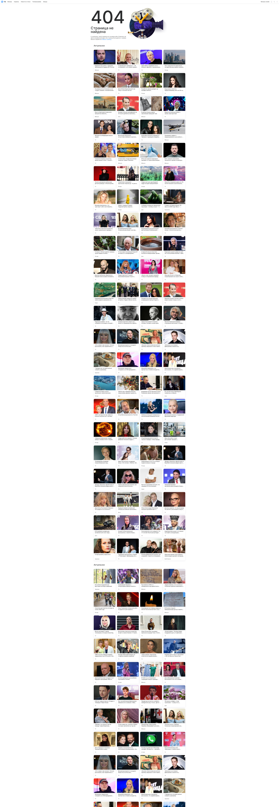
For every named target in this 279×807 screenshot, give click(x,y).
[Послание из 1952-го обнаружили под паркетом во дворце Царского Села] (151, 719)
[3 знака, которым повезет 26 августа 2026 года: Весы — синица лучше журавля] (174, 200)
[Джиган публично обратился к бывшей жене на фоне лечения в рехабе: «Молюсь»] (105, 270)
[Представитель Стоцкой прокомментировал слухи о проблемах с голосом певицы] (128, 270)
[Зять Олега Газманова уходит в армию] (151, 666)
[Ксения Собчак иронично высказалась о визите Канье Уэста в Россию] (128, 526)
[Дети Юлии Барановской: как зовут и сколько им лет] (128, 84)
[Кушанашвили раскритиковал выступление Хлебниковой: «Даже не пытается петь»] (151, 224)
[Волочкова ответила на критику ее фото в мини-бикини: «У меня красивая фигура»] (128, 766)
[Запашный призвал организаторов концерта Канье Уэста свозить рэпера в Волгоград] (174, 480)
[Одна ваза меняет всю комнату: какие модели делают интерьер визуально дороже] (174, 549)
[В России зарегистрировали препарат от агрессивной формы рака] (151, 154)
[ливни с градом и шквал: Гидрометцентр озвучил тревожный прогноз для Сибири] (128, 200)
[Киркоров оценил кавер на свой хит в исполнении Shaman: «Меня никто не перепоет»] (174, 247)
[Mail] (2, 1)
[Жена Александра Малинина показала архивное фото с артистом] (151, 503)
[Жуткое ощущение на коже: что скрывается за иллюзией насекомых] (151, 480)
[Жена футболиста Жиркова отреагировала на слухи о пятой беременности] (174, 270)
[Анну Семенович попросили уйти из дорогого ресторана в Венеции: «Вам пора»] (128, 743)
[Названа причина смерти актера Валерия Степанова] (105, 573)
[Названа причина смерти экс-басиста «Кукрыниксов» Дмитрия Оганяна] (128, 317)
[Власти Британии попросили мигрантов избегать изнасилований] (105, 107)
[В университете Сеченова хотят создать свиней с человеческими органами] (105, 84)
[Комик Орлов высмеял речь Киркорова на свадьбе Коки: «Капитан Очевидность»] (151, 619)
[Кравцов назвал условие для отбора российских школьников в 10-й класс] (128, 503)
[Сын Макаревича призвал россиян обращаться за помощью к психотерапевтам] (105, 596)
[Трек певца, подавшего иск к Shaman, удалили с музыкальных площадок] (151, 61)
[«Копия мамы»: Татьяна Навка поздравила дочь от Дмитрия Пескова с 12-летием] (174, 766)
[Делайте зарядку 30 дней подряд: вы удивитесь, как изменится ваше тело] (174, 689)
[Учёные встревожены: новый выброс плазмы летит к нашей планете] (105, 433)
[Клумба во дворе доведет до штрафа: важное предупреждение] (151, 84)
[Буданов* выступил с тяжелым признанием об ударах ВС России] (105, 61)
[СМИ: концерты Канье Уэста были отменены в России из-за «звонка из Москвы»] (128, 619)
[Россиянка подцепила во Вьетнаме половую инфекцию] (105, 719)
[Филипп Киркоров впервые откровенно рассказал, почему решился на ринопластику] (174, 317)
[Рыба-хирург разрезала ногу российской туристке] (151, 689)
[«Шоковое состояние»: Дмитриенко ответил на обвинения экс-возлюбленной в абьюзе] (174, 340)
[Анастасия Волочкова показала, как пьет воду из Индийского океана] (128, 573)
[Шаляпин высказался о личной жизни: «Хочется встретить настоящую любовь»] (174, 224)
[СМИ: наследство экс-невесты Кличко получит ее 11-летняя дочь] (105, 410)
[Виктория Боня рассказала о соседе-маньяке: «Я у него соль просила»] (105, 619)
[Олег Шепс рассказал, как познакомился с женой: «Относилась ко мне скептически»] (151, 573)
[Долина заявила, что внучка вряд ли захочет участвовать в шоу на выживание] (174, 503)
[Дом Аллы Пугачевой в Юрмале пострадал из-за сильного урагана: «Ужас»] (105, 503)
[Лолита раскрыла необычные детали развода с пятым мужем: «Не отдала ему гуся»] (105, 177)
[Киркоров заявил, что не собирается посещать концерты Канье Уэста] (105, 317)
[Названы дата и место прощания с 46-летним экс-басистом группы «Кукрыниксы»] (174, 789)
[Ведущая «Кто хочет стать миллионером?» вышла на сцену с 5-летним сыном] (105, 643)
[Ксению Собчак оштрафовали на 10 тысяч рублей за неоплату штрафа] (128, 107)
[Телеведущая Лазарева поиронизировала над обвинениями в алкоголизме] (105, 456)
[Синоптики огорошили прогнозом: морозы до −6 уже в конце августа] (128, 177)
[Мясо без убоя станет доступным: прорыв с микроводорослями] (174, 433)
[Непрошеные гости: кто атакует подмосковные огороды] (151, 456)
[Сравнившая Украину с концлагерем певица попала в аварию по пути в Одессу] (128, 719)
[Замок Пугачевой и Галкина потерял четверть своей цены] (151, 317)
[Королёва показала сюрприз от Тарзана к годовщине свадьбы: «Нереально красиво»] (151, 130)
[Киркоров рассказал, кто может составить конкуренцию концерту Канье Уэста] (174, 526)
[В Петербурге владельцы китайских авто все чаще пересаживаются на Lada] (105, 526)
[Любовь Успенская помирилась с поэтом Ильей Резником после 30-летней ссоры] (151, 410)
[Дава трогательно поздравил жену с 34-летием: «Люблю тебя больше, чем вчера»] (128, 456)
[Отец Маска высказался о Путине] (128, 410)
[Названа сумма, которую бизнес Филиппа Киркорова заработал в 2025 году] (105, 666)
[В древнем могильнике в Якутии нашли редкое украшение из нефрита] (105, 293)
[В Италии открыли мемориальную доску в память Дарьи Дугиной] (174, 743)
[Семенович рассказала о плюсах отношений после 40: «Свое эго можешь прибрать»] (128, 689)
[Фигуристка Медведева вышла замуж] (105, 130)
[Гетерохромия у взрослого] (105, 549)
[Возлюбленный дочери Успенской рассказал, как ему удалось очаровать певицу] (128, 224)
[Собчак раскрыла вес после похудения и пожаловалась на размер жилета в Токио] (128, 643)
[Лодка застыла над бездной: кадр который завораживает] (151, 177)
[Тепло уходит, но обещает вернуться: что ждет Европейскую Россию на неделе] (151, 643)
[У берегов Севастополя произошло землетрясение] (105, 386)
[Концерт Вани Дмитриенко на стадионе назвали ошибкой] (128, 789)
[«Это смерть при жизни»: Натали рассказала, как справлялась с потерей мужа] (105, 340)
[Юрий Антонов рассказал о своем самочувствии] (174, 107)
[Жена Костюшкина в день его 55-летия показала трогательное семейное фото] (174, 177)
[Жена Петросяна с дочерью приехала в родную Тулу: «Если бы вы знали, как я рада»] (151, 766)
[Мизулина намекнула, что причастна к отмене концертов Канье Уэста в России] (151, 363)
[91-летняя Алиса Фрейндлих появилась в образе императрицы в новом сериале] (174, 386)
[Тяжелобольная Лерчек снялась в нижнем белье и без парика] (174, 619)
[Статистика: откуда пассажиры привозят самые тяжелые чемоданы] (128, 154)
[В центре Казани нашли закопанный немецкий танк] (151, 107)
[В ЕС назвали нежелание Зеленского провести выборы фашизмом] (174, 154)
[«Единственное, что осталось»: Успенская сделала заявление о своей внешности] (174, 719)
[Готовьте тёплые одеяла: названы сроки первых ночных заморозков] (105, 247)
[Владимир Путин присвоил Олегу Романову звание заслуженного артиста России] (151, 386)
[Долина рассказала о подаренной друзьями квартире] (174, 410)
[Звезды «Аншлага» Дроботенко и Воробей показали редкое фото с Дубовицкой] (174, 456)
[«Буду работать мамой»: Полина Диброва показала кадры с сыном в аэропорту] (128, 433)
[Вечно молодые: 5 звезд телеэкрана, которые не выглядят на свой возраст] (105, 766)
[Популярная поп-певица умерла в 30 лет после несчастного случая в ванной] (151, 743)
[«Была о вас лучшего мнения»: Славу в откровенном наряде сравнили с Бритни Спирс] (151, 270)
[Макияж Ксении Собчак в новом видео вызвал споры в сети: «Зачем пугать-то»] (174, 293)
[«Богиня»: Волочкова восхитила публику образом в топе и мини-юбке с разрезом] (151, 340)
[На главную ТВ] (4, 1)
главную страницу (106, 39)
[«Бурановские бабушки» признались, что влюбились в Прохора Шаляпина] (128, 596)
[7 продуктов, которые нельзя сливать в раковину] (105, 363)
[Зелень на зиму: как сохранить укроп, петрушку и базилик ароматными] (174, 666)
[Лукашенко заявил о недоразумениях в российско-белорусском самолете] (174, 130)
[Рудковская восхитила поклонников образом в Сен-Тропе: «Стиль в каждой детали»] (174, 573)
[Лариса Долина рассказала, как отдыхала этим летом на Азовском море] (128, 480)
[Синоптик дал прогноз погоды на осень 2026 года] (105, 743)
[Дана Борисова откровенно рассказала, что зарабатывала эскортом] (174, 363)
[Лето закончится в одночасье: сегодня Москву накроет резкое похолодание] (174, 61)
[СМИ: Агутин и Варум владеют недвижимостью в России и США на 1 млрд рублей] (105, 789)
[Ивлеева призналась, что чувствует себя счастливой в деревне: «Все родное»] (105, 200)
